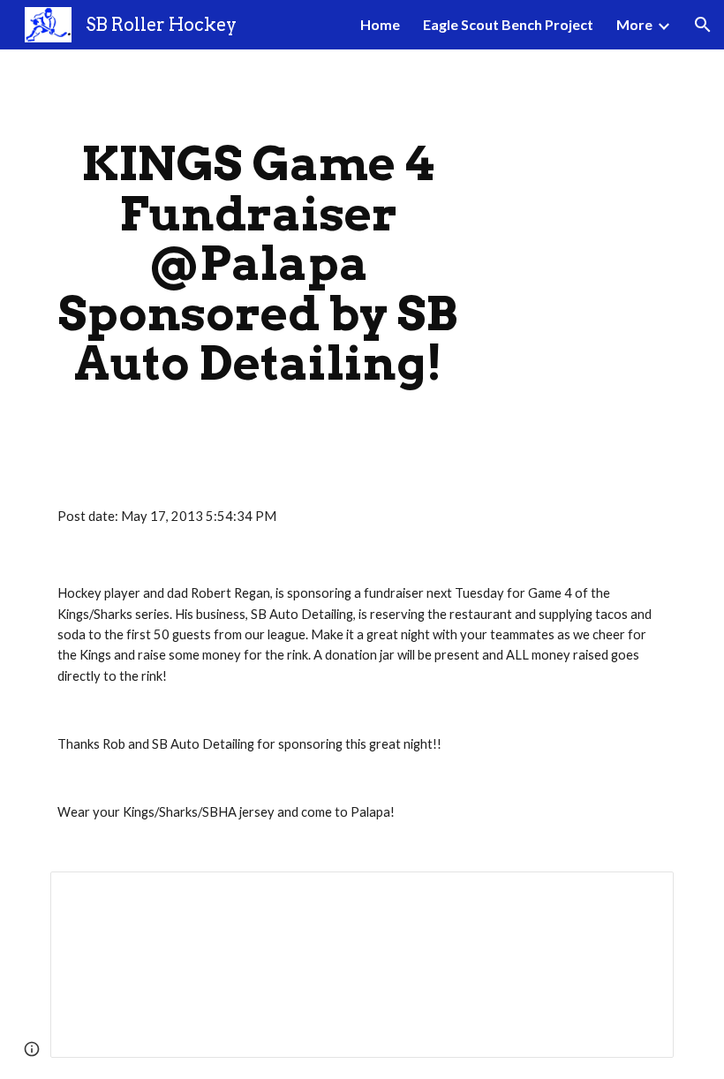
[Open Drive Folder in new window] (640, 894)
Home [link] (380, 24)
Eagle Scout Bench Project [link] (508, 24)
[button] (703, 25)
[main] (258, 263)
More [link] (634, 24)
